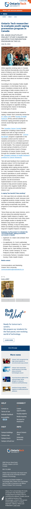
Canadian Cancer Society (12, 128)
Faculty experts (22, 413)
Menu (5, 14)
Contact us (4, 408)
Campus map (5, 435)
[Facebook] (8, 457)
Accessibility (5, 417)
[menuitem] (5, 17)
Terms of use (5, 411)
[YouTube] (23, 457)
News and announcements (12, 10)
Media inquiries (22, 416)
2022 (15, 17)
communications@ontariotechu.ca (12, 269)
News (10, 17)
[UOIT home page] (15, 4)
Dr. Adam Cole (6, 116)
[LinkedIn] (19, 457)
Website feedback (7, 414)
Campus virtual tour (7, 441)
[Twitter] (12, 457)
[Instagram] (15, 457)
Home (4, 17)
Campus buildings (7, 432)
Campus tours (5, 438)
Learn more (9, 340)
